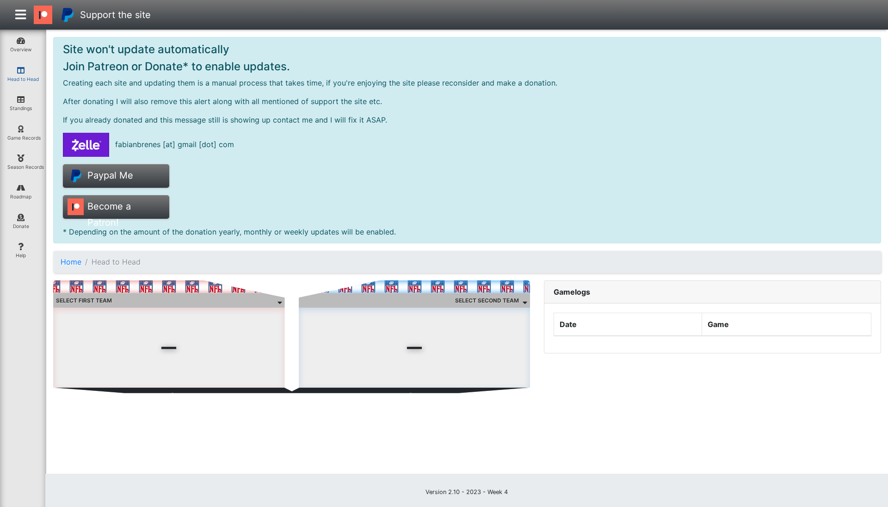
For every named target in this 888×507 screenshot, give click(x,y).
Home (71, 261)
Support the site (115, 14)
